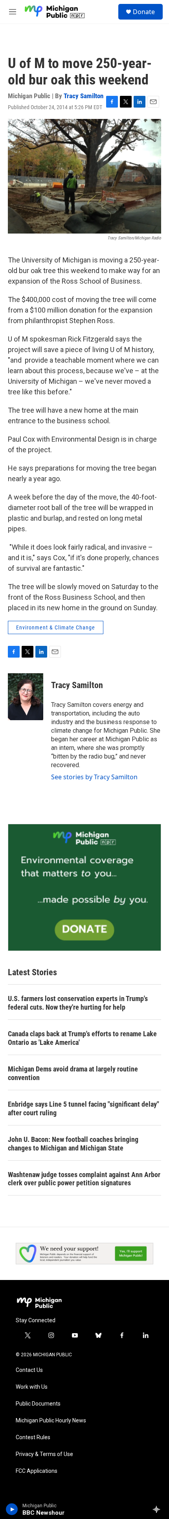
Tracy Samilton (83, 96)
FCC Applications (36, 1471)
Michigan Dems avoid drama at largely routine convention (73, 1073)
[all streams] (158, 1509)
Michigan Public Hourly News (51, 1421)
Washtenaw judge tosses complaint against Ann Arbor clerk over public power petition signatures (84, 1178)
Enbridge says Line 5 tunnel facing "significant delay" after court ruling (83, 1108)
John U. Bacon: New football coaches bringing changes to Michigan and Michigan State (73, 1143)
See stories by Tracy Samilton (94, 777)
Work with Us (32, 1387)
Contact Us (29, 1370)
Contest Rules (33, 1437)
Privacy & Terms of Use (44, 1454)
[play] (12, 1509)
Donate (144, 11)
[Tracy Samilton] (25, 696)
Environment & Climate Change (55, 627)
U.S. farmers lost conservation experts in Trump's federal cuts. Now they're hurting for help (78, 1002)
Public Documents (38, 1404)
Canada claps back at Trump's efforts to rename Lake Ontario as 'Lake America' (82, 1038)
